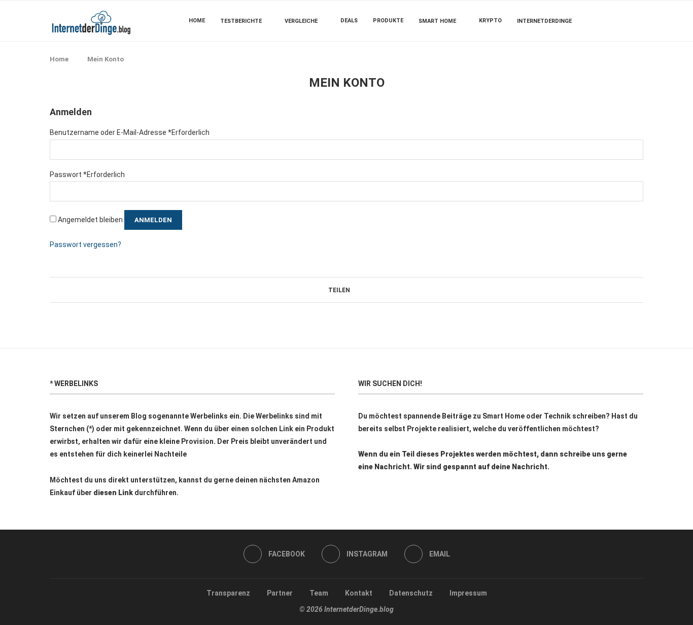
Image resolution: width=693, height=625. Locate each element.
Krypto (490, 20)
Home (197, 20)
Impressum (468, 593)
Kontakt (358, 593)
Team (318, 593)
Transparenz (228, 593)
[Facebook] (612, 21)
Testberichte (241, 21)
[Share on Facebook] (354, 290)
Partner (280, 593)
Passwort (87, 174)
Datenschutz (411, 593)
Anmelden (153, 220)
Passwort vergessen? (85, 244)
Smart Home (437, 21)
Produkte (388, 20)
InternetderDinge (544, 21)
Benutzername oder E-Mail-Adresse (130, 132)
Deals (349, 20)
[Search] (638, 21)
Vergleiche (301, 21)
